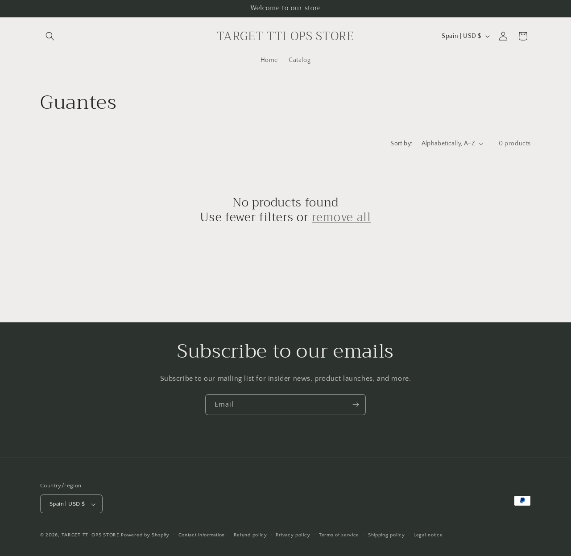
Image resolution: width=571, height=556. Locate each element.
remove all (341, 217)
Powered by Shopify (145, 535)
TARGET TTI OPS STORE (91, 535)
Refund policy (250, 535)
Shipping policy (386, 535)
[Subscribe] (355, 404)
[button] (50, 36)
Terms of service (339, 535)
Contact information (201, 535)
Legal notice (428, 535)
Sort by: (401, 143)
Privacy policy (293, 535)
